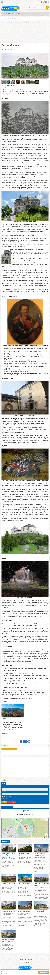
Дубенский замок (24, 854)
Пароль (3, 791)
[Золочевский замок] (8, 878)
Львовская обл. (10, 85)
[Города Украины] (10, 8)
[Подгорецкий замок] (8, 905)
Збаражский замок (7, 939)
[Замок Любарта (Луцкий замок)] (41, 848)
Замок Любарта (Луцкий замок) (39, 854)
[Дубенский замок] (25, 848)
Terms (47, 837)
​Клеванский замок (24, 911)
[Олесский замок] (3, 82)
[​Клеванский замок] (25, 905)
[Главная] (1, 22)
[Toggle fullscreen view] (46, 820)
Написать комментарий (10, 749)
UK (9, 780)
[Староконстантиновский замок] (41, 878)
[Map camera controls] (46, 834)
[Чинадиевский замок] (41, 905)
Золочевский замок (8, 884)
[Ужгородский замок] (8, 848)
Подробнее (4, 733)
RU (4, 780)
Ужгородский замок (8, 854)
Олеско (7, 87)
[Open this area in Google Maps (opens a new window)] (4, 837)
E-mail (3, 787)
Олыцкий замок (23, 884)
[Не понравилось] (6, 49)
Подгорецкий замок (8, 911)
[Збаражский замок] (8, 934)
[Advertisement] (25, 33)
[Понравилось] (2, 49)
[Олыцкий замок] (25, 878)
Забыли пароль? (5, 798)
